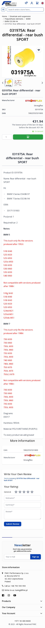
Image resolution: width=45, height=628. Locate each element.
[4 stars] (28, 492)
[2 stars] (20, 492)
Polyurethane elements (14, 19)
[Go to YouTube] (15, 595)
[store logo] (9, 3)
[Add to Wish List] (38, 50)
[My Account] (31, 3)
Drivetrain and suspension (20, 16)
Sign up (35, 557)
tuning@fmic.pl (21, 590)
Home (4, 16)
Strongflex (38, 105)
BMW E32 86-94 (11, 21)
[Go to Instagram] (9, 595)
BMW (28, 19)
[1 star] (16, 492)
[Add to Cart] (28, 137)
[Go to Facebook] (3, 595)
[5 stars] (32, 492)
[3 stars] (24, 492)
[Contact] (26, 2)
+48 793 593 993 (18, 586)
